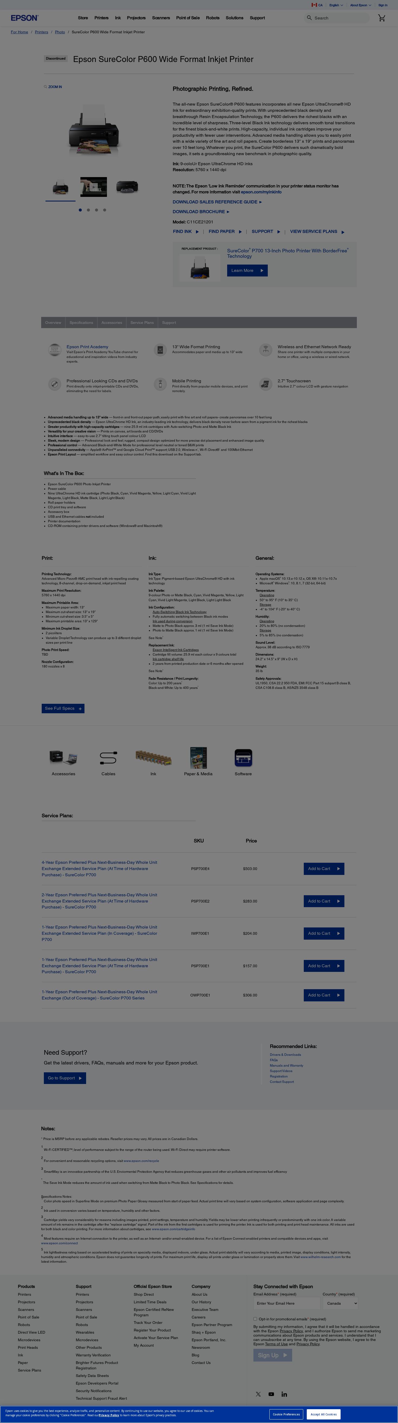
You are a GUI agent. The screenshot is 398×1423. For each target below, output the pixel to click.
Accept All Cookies (324, 1414)
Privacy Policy (109, 1415)
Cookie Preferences (286, 1414)
